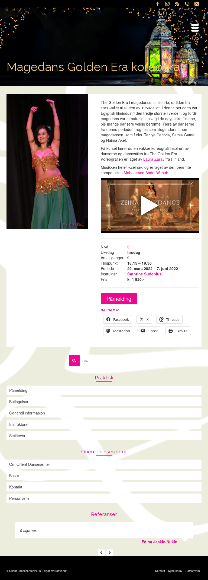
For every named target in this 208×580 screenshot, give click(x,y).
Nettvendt (60, 571)
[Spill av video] (150, 205)
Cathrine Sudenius (144, 273)
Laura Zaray (153, 159)
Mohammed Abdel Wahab (146, 172)
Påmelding (118, 298)
